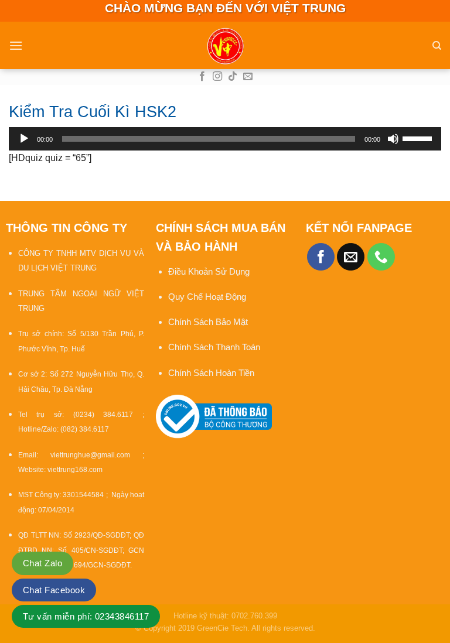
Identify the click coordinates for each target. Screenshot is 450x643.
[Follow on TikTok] (232, 76)
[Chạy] (24, 139)
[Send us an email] (248, 76)
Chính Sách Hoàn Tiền (211, 373)
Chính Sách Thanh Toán (214, 347)
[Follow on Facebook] (202, 76)
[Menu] (16, 45)
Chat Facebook (54, 590)
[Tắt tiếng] (393, 139)
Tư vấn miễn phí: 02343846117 (86, 616)
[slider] (419, 137)
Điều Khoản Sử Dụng (209, 271)
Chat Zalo (42, 563)
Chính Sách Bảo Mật (209, 322)
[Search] (436, 46)
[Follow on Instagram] (217, 76)
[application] (225, 139)
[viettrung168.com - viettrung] (225, 45)
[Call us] (381, 257)
